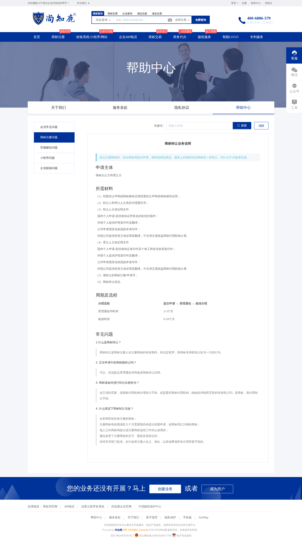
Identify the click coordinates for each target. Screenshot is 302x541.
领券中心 (256, 3)
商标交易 (155, 37)
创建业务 (165, 489)
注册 (244, 3)
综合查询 (102, 19)
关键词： (159, 125)
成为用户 (217, 489)
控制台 (268, 3)
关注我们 (82, 3)
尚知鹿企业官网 (121, 506)
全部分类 (181, 19)
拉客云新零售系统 (92, 506)
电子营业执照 (183, 535)
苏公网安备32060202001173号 (155, 535)
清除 (261, 125)
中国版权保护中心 (149, 506)
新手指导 (152, 517)
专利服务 (256, 37)
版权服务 (204, 37)
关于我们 (133, 517)
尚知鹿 (118, 529)
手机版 (187, 517)
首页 (36, 37)
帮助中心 (96, 517)
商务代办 (179, 37)
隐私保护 (170, 517)
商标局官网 (50, 506)
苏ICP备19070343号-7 (122, 535)
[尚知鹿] (54, 23)
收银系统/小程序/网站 (91, 37)
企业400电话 (128, 37)
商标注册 (58, 37)
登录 (233, 3)
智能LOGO (230, 37)
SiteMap (203, 517)
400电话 (69, 506)
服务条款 (115, 517)
